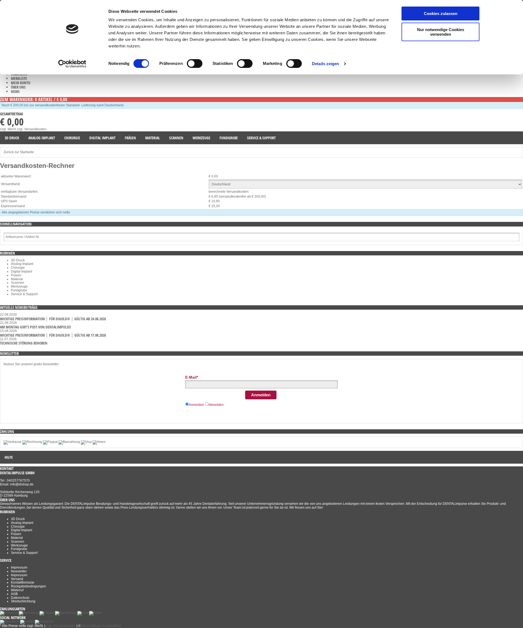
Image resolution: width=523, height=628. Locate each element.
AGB (14, 594)
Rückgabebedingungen (28, 586)
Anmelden (260, 394)
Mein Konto (20, 82)
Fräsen (16, 275)
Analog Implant (22, 264)
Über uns (18, 87)
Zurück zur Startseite (19, 152)
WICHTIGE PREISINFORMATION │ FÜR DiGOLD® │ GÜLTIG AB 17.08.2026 (53, 335)
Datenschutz (20, 598)
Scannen (17, 283)
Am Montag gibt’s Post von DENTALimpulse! (35, 327)
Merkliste (19, 78)
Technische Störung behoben (23, 343)
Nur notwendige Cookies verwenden (440, 32)
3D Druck (18, 260)
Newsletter (19, 571)
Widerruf (17, 590)
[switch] (194, 63)
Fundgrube (19, 290)
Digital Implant (21, 271)
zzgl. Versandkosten (31, 129)
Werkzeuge (19, 286)
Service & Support (24, 294)
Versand (17, 579)
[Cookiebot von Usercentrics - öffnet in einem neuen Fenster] (72, 64)
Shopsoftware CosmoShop (101, 626)
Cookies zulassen (440, 13)
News (15, 91)
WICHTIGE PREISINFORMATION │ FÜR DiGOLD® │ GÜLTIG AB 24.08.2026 (53, 318)
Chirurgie (18, 268)
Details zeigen (325, 63)
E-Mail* (191, 377)
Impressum (19, 567)
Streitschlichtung (23, 601)
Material (17, 279)
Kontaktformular (22, 582)
